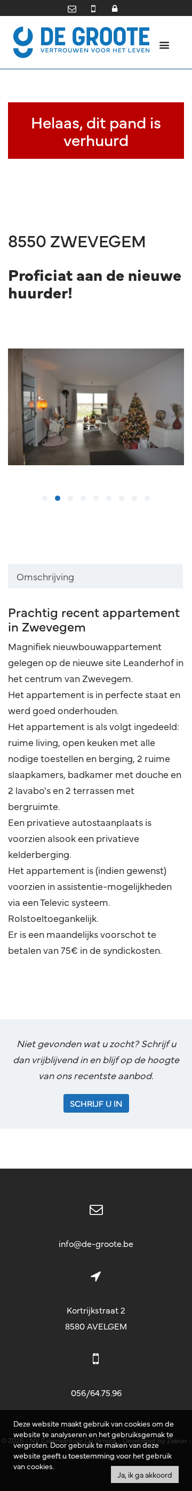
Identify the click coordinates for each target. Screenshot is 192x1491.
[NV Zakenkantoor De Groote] (81, 40)
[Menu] (164, 44)
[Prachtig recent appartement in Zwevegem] (96, 407)
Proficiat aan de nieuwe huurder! (94, 283)
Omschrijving (45, 576)
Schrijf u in (96, 1103)
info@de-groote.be (96, 1243)
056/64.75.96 (96, 1392)
